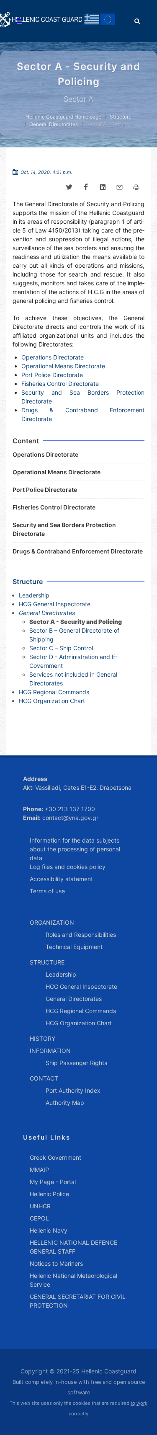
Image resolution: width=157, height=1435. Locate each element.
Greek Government (55, 1157)
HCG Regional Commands (54, 692)
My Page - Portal (53, 1181)
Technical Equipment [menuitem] (74, 946)
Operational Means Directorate (63, 366)
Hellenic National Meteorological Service (73, 1280)
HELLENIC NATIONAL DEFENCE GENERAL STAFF (73, 1247)
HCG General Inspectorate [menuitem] (81, 986)
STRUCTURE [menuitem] (47, 962)
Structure (120, 117)
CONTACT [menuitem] (44, 1078)
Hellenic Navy (48, 1230)
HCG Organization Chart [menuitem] (79, 1022)
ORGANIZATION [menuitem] (52, 922)
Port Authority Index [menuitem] (73, 1090)
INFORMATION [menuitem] (50, 1050)
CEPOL (39, 1218)
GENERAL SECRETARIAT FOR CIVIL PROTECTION (78, 1301)
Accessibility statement (61, 878)
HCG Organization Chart (52, 700)
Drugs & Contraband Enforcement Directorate (78, 551)
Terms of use (47, 891)
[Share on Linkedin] (102, 187)
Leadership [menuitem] (61, 974)
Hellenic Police (49, 1193)
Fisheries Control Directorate (60, 383)
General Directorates (53, 124)
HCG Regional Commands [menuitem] (81, 1010)
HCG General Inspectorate (54, 604)
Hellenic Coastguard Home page (63, 117)
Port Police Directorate (52, 374)
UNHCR (40, 1206)
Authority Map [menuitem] (65, 1102)
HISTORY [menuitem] (42, 1038)
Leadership (34, 595)
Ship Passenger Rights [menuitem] (76, 1062)
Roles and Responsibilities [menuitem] (81, 934)
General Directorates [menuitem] (74, 998)
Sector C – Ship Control (61, 648)
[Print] (136, 187)
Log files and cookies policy (68, 866)
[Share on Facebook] (85, 187)
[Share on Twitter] (69, 187)
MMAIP (39, 1169)
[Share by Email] (119, 187)
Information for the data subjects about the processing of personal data (75, 849)
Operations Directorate (52, 357)
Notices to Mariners (56, 1263)
